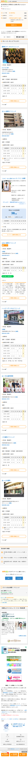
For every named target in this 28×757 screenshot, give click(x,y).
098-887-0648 (5, 73)
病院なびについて (20, 741)
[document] (14, 75)
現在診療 (15, 754)
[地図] (13, 71)
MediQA (7, 741)
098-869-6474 (5, 255)
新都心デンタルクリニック (10, 46)
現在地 (23, 754)
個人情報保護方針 (20, 744)
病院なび (4, 1)
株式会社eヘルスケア (8, 692)
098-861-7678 (5, 399)
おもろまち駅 (5, 67)
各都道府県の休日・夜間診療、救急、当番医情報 (15, 562)
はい (9, 578)
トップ (7, 736)
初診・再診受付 (8, 276)
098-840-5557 (5, 136)
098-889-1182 (5, 505)
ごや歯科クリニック (8, 437)
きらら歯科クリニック (9, 111)
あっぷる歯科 (6, 480)
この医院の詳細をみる (14, 101)
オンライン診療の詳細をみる (14, 234)
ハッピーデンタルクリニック (11, 308)
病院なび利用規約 (7, 744)
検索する (14, 25)
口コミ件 (6, 245)
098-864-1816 (5, 445)
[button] (3, 624)
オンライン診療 (13, 178)
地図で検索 (21, 37)
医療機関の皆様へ (20, 736)
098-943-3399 (5, 333)
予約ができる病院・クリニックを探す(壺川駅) (15, 557)
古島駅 (3, 251)
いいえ (19, 578)
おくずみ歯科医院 (7, 376)
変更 (25, 18)
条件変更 (24, 751)
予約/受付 (6, 754)
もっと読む (8, 293)
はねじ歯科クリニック (9, 243)
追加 (25, 15)
